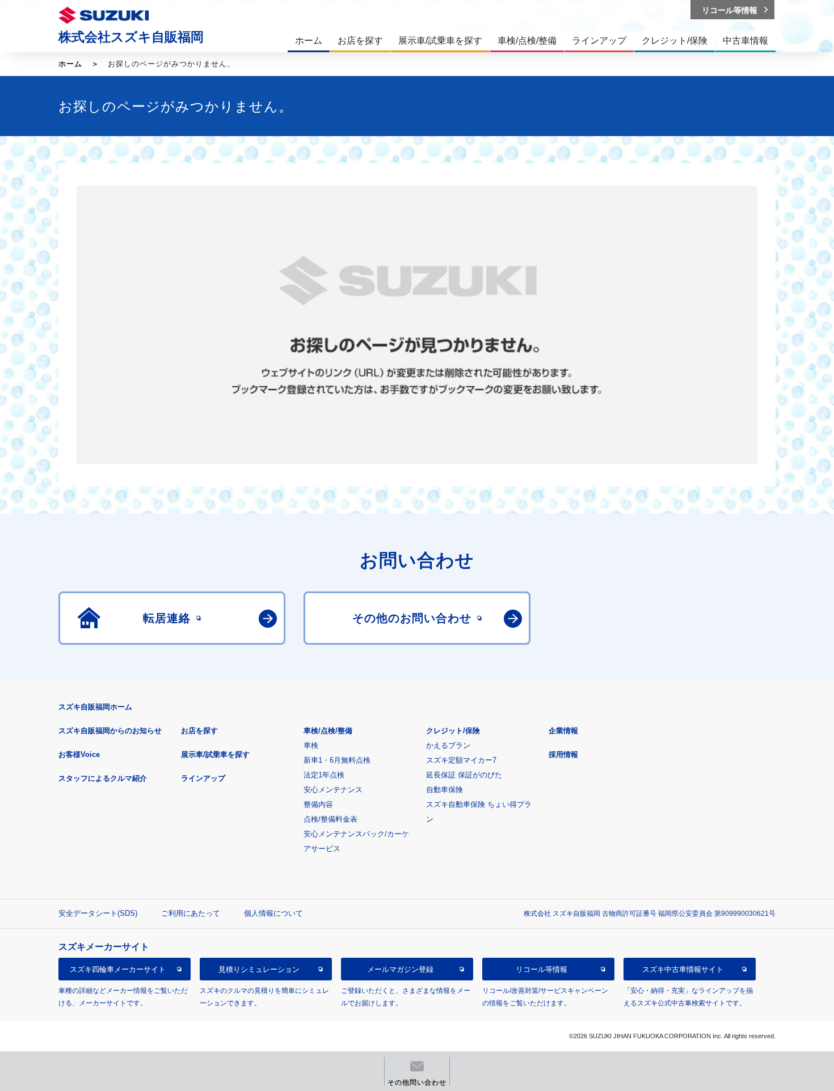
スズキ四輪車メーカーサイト (118, 969)
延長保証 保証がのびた (464, 775)
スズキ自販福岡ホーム (95, 707)
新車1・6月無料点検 (337, 760)
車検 (311, 745)
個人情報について (273, 913)
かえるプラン (448, 745)
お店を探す (199, 730)
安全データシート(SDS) (97, 913)
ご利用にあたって (190, 913)
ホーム (70, 64)
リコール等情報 (541, 969)
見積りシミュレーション (259, 969)
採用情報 (563, 754)
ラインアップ (203, 778)
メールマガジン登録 (400, 969)
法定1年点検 (324, 775)
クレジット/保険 (453, 730)
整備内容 (318, 804)
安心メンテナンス (333, 789)
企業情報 (563, 730)
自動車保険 (444, 789)
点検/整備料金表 (330, 819)
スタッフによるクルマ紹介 (102, 778)
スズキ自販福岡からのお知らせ (110, 730)
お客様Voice (79, 754)
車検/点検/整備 (328, 730)
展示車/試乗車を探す (215, 754)
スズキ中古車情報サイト (682, 969)
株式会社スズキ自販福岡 (131, 36)
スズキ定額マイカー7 (461, 760)
